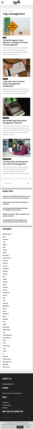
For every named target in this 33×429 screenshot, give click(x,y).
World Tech (6, 367)
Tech (4, 343)
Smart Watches (7, 335)
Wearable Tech (7, 361)
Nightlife (5, 319)
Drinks (5, 252)
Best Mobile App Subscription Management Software (15, 121)
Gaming (5, 271)
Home (4, 37)
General (5, 274)
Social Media (7, 338)
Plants (5, 324)
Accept (20, 427)
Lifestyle (5, 303)
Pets (4, 322)
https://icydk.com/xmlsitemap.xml (12, 393)
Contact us (5, 402)
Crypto (5, 250)
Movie (4, 308)
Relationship (6, 329)
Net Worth (6, 314)
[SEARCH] (28, 183)
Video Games (7, 359)
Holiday (5, 282)
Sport (4, 340)
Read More (28, 427)
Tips (10, 159)
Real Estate (6, 327)
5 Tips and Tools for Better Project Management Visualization (14, 84)
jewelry (5, 295)
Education (6, 255)
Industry (5, 287)
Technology (5, 117)
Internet (5, 290)
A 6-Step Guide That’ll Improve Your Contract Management (15, 163)
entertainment (7, 258)
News (4, 316)
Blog (4, 236)
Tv (3, 353)
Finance (5, 266)
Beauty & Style (7, 234)
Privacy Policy (6, 405)
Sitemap (4, 407)
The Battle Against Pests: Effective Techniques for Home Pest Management (15, 42)
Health (5, 279)
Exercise (5, 260)
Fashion (5, 263)
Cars (4, 242)
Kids (4, 298)
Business (5, 78)
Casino (5, 244)
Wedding (5, 364)
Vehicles (5, 356)
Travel (5, 351)
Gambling (6, 268)
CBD (4, 247)
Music (4, 311)
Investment (6, 292)
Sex (4, 332)
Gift (4, 276)
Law (4, 300)
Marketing (6, 306)
